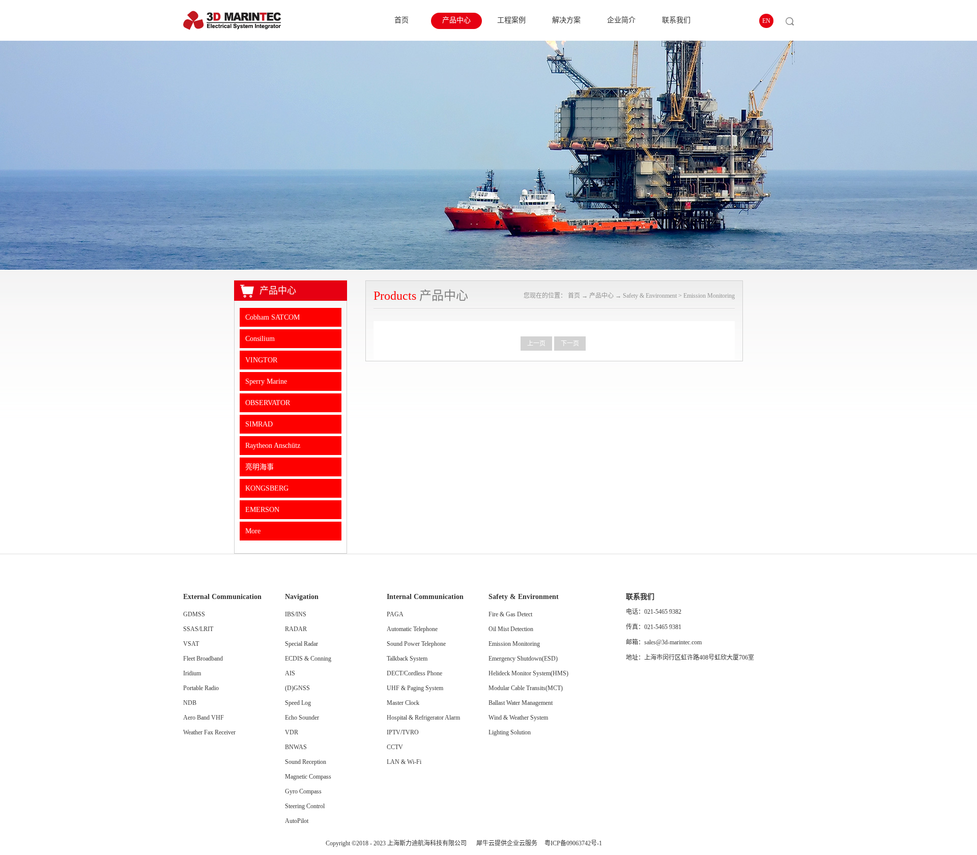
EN (766, 20)
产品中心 (601, 295)
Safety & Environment (650, 295)
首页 (401, 20)
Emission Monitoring (709, 295)
